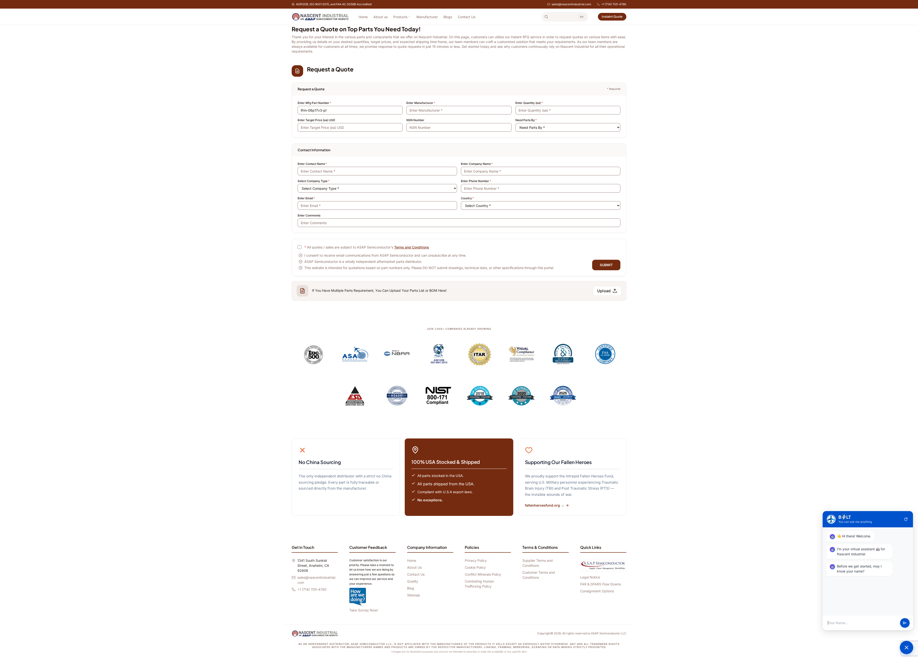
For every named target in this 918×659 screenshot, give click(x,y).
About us (380, 17)
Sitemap (413, 595)
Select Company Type (313, 181)
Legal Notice (590, 577)
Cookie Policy (475, 567)
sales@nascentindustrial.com (571, 4)
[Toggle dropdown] (409, 16)
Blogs (447, 17)
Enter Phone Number (476, 181)
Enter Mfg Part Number (314, 103)
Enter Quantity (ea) (529, 103)
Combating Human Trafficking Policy (479, 583)
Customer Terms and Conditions (538, 574)
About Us (414, 567)
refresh (905, 519)
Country (467, 198)
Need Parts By (526, 120)
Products (400, 17)
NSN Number (415, 120)
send (905, 623)
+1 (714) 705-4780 (613, 4)
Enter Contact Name (312, 164)
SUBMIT (606, 265)
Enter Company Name (477, 164)
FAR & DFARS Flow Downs (600, 584)
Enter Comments (309, 215)
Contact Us (466, 17)
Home (363, 17)
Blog (410, 588)
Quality (412, 581)
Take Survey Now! (363, 610)
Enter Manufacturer (420, 103)
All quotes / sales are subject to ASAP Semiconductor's (366, 247)
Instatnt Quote (612, 16)
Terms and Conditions (411, 247)
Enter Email (306, 198)
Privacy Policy (476, 560)
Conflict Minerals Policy (483, 574)
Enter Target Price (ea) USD (316, 120)
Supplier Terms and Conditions (537, 562)
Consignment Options (597, 591)
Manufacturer (427, 17)
